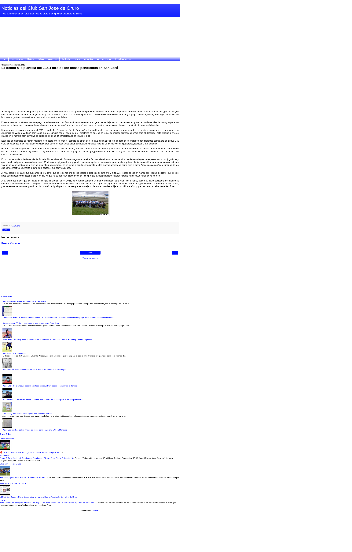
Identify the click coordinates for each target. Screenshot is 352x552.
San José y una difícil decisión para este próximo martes (27, 413)
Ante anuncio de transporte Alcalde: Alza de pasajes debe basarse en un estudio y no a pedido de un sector (47, 503)
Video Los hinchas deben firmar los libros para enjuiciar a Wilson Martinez (34, 430)
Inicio (4, 59)
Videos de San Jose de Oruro (13, 483)
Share (6, 230)
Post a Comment (11, 243)
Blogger (95, 510)
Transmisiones (17, 59)
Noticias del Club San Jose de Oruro (40, 8)
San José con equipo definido (15, 353)
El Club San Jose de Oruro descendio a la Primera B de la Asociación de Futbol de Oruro (39, 497)
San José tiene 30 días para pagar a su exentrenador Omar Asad (30, 323)
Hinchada (65, 59)
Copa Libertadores (123, 59)
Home (90, 253)
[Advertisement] (90, 37)
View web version (90, 258)
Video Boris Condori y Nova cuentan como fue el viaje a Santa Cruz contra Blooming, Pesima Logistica (47, 339)
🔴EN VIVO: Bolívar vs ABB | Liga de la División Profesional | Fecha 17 (31, 452)
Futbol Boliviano (7, 439)
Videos (41, 59)
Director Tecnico (104, 59)
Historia (30, 59)
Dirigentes (88, 59)
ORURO (3, 500)
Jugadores (52, 59)
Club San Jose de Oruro (10, 464)
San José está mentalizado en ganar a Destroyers (24, 301)
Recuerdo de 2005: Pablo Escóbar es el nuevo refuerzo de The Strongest (34, 369)
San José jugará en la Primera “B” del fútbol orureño (23, 477)
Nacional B (4, 456)
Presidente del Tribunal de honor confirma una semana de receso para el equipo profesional (42, 400)
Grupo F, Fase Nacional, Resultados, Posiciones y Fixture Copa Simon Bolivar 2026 (36, 458)
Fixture (77, 59)
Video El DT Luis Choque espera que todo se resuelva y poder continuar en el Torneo (39, 386)
